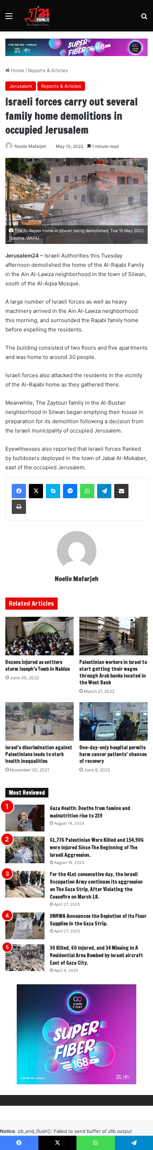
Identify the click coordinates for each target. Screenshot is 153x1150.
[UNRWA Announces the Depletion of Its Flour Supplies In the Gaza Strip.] (24, 925)
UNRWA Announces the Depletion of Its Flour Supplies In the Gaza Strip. (98, 919)
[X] (36, 491)
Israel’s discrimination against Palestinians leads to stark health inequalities (38, 754)
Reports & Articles (48, 70)
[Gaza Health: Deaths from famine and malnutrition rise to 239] (24, 818)
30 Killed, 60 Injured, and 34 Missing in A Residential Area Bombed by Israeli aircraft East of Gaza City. (96, 955)
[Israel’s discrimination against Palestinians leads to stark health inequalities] (39, 721)
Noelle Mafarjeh (30, 146)
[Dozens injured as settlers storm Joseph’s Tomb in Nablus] (39, 636)
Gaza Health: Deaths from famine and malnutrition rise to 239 (90, 812)
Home (17, 70)
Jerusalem (20, 86)
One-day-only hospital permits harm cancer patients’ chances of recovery (113, 754)
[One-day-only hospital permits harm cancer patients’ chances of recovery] (113, 721)
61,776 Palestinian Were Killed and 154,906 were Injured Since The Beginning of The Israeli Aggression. (97, 847)
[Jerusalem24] (39, 15)
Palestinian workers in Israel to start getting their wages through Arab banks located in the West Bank (113, 672)
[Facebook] (19, 491)
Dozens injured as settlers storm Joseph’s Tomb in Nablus (37, 665)
